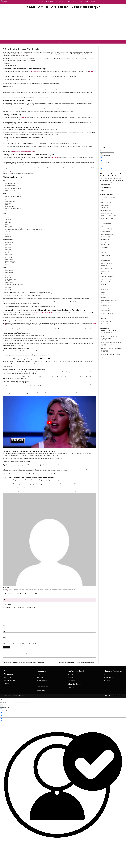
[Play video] (49, 422)
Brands (38, 674)
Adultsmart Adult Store (9, 680)
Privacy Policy (40, 677)
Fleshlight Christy (16, 593)
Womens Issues (104, 321)
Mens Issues (104, 271)
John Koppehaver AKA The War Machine (43, 312)
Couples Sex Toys (105, 226)
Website (4, 637)
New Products (107, 680)
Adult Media (28, 41)
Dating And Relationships (107, 234)
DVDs (86, 1)
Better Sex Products (105, 218)
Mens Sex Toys (104, 273)
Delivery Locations (108, 683)
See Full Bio (5, 590)
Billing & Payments (105, 221)
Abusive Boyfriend (8, 593)
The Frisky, (13, 354)
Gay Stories (104, 247)
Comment (5, 610)
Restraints (103, 289)
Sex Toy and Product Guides (107, 300)
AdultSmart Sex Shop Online (18, 695)
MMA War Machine (24, 593)
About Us (106, 685)
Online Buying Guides (106, 276)
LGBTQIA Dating (105, 265)
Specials (80, 1)
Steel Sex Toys (104, 308)
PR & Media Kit (71, 680)
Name (4, 625)
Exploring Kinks (105, 242)
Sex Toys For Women (60, 1)
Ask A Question (104, 210)
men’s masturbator (35, 71)
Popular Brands (104, 279)
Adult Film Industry (105, 200)
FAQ (38, 683)
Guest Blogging (105, 255)
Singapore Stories (105, 305)
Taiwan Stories (104, 310)
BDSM (69, 1)
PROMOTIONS (104, 287)
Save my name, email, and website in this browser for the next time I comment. (22, 643)
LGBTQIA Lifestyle (105, 268)
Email (4, 631)
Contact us (106, 674)
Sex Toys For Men (49, 1)
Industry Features (105, 258)
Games (74, 1)
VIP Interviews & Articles (107, 316)
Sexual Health (104, 302)
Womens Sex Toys (105, 323)
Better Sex (93, 1)
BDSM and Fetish (105, 213)
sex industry (58, 301)
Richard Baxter (67, 9)
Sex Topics (103, 297)
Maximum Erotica (41, 690)
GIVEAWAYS (108, 41)
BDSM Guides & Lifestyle (107, 215)
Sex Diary (103, 294)
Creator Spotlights (105, 229)
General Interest (105, 250)
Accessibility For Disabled (107, 197)
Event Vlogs (104, 239)
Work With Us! (100, 41)
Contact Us (70, 674)
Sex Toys (41, 1)
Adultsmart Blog (8, 677)
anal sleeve (23, 117)
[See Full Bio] (9, 590)
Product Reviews (105, 281)
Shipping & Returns (109, 677)
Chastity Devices (105, 223)
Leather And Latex (105, 260)
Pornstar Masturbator (33, 593)
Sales (102, 292)
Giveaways (103, 252)
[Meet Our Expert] (63, 785)
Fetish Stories (104, 244)
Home (15, 41)
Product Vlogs (104, 284)
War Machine (55, 157)
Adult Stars (103, 207)
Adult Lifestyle (104, 202)
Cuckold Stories (105, 231)
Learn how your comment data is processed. (31, 653)
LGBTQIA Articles (105, 263)
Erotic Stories (104, 236)
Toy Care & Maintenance (107, 313)
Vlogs (93, 41)
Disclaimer (70, 677)
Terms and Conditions (42, 680)
